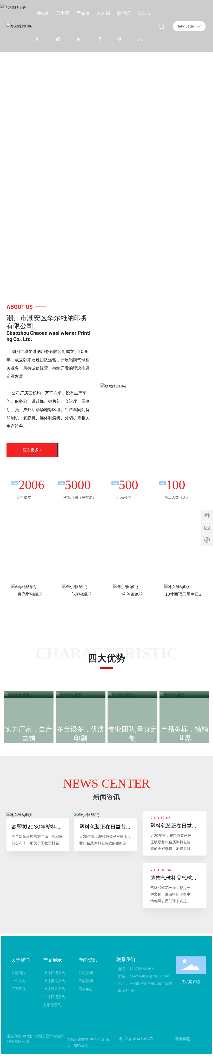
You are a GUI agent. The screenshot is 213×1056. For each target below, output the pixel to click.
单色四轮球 (132, 594)
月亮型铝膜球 (29, 594)
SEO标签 (81, 1045)
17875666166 (142, 969)
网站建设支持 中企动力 (85, 1039)
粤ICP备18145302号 (136, 1039)
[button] (200, 142)
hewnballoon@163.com (149, 976)
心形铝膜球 (81, 594)
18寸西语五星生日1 (183, 594)
